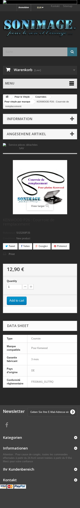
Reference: (9, 232)
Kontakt (55, 6)
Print (12, 254)
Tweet (11, 246)
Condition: (9, 238)
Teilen (26, 246)
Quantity (12, 281)
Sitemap (67, 6)
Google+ (43, 246)
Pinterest (61, 246)
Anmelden (23, 7)
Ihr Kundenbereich (18, 469)
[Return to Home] (7, 97)
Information (19, 118)
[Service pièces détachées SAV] (21, 146)
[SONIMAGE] (40, 26)
